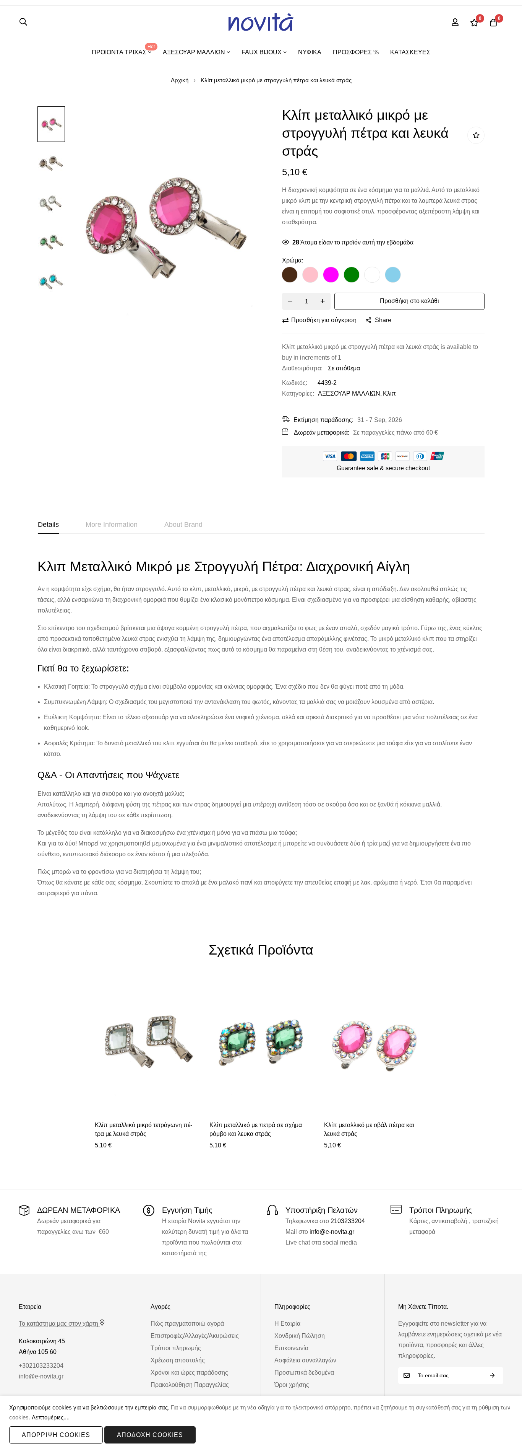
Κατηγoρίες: (298, 393)
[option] (289, 274)
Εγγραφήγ (492, 1375)
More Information (112, 524)
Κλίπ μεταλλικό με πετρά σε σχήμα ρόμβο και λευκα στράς (255, 1129)
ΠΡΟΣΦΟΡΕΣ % (356, 52)
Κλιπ (389, 393)
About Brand (183, 524)
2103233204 (348, 1221)
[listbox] (383, 276)
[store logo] (261, 22)
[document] (261, 1423)
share (383, 320)
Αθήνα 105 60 (38, 1352)
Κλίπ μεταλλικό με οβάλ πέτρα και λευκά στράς (369, 1129)
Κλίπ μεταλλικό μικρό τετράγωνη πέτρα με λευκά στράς (143, 1129)
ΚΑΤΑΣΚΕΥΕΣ (410, 52)
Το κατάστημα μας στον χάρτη (58, 1323)
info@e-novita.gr (332, 1231)
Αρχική (179, 80)
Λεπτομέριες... (50, 1417)
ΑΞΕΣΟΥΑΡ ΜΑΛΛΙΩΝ (349, 393)
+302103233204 (41, 1365)
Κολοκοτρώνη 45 (42, 1341)
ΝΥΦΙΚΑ (309, 52)
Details (48, 524)
